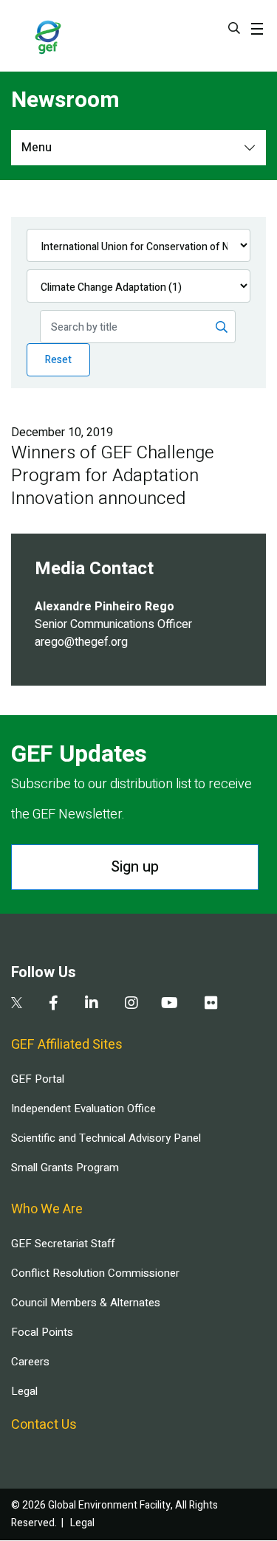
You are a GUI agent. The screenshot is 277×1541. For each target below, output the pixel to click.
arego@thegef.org (81, 642)
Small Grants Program (65, 1167)
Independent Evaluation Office (83, 1108)
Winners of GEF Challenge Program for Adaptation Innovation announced (112, 475)
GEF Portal (37, 1079)
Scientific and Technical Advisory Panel (106, 1138)
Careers (30, 1362)
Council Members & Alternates (85, 1302)
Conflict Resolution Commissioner (95, 1273)
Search (234, 28)
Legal (24, 1391)
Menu (36, 147)
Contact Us (44, 1425)
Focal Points (42, 1332)
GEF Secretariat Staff (62, 1243)
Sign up (135, 867)
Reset (58, 360)
